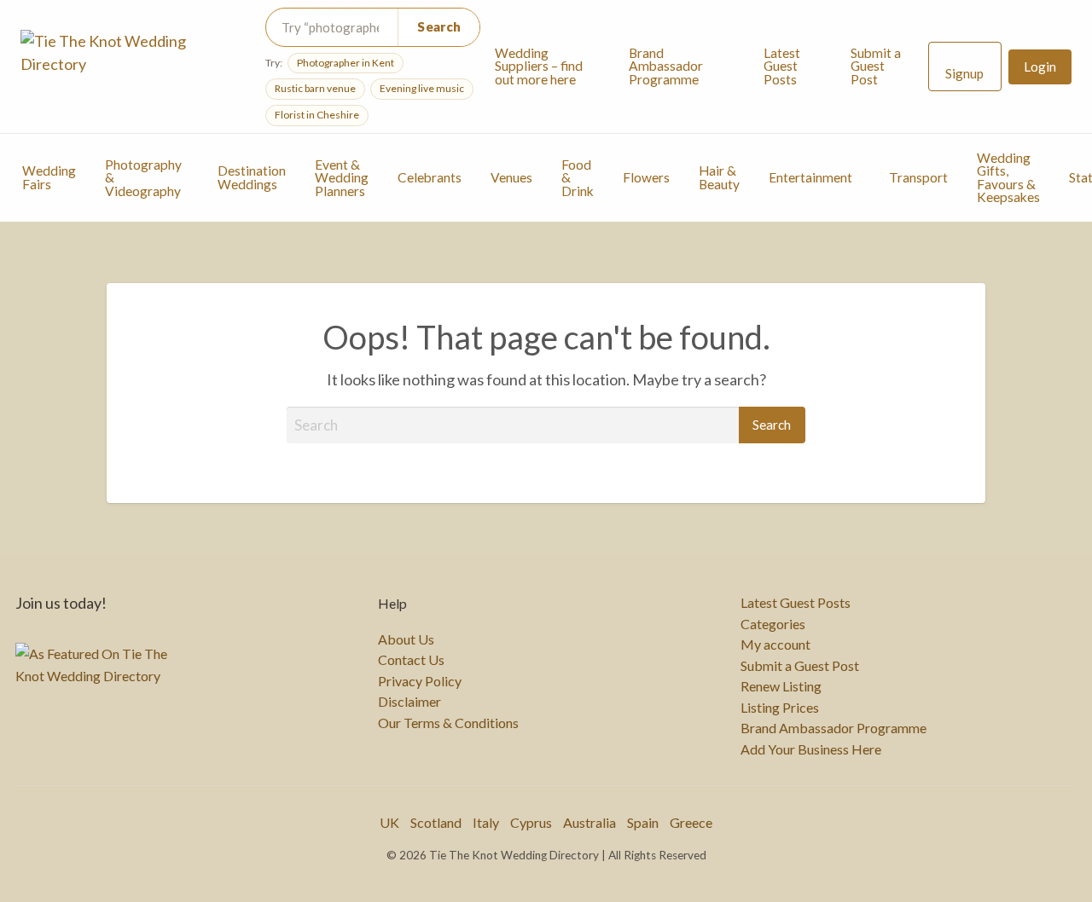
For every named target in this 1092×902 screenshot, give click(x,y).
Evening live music (422, 88)
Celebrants (430, 177)
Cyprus (531, 822)
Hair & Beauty (719, 177)
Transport (918, 177)
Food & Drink (577, 178)
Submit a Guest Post (876, 66)
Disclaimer (409, 701)
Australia (589, 822)
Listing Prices (780, 707)
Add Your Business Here (811, 749)
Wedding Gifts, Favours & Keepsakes (1008, 177)
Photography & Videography (143, 178)
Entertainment (810, 177)
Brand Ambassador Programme (666, 66)
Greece (691, 822)
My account (775, 644)
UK (389, 822)
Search (439, 26)
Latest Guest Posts (782, 66)
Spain (643, 822)
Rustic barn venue (315, 88)
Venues (511, 177)
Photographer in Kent (345, 62)
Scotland (436, 822)
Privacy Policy (420, 681)
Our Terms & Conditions (448, 723)
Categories (773, 624)
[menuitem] (546, 66)
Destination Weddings (252, 177)
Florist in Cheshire (317, 114)
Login (1040, 66)
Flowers (646, 177)
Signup (964, 73)
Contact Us (411, 660)
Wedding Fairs (49, 177)
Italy (486, 822)
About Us (406, 639)
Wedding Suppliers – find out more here (539, 66)
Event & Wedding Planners (342, 178)
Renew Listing (781, 686)
